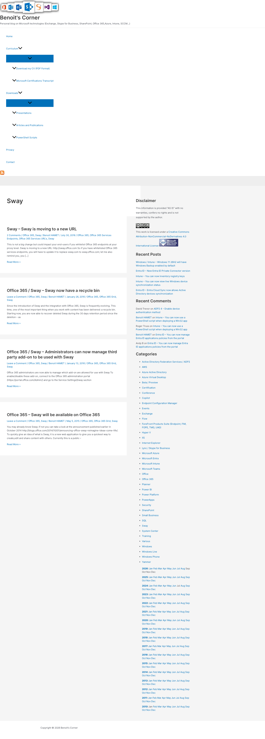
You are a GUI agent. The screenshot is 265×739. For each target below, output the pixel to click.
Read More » (14, 261)
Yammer (146, 561)
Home (9, 36)
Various (146, 541)
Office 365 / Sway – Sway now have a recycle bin (53, 290)
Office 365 (28, 235)
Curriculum (12, 48)
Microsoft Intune (151, 463)
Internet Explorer (151, 442)
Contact (10, 162)
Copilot (146, 397)
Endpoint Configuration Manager (159, 403)
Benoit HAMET (144, 317)
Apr (165, 568)
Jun (174, 568)
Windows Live (149, 551)
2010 (145, 706)
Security (146, 505)
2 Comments (14, 235)
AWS (144, 367)
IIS (143, 437)
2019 (145, 628)
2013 (145, 680)
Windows (147, 546)
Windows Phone (151, 556)
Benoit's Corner (20, 17)
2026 (145, 568)
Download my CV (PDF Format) (33, 68)
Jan (151, 568)
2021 (144, 611)
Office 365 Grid (107, 296)
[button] (20, 48)
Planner (146, 484)
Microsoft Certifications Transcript (35, 80)
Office (145, 473)
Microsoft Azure (150, 453)
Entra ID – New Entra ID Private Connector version (163, 270)
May (169, 568)
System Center (150, 530)
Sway (38, 235)
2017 (144, 646)
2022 (145, 603)
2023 (145, 594)
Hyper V (146, 432)
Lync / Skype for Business (156, 448)
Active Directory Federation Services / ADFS (166, 361)
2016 (145, 654)
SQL (144, 520)
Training (146, 536)
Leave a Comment (16, 296)
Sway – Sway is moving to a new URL (42, 229)
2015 (145, 663)
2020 (145, 620)
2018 (145, 637)
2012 (144, 689)
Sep (188, 577)
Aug (183, 568)
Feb (155, 568)
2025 (145, 577)
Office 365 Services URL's (33, 238)
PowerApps (148, 499)
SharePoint (148, 510)
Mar (160, 568)
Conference (148, 392)
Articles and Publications (29, 125)
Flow (144, 418)
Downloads (12, 93)
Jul (178, 568)
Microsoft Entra (150, 458)
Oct (144, 580)
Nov (148, 580)
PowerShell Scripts (26, 137)
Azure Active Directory (154, 372)
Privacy (10, 149)
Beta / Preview (150, 382)
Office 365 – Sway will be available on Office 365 (53, 414)
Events (145, 408)
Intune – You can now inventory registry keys (160, 276)
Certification (149, 387)
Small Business (150, 515)
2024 (145, 585)
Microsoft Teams (151, 468)
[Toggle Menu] (30, 58)
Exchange (147, 413)
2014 (145, 672)
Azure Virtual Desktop (154, 377)
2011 (144, 697)
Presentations (23, 113)
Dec (153, 580)
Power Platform (150, 494)
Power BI (147, 489)
